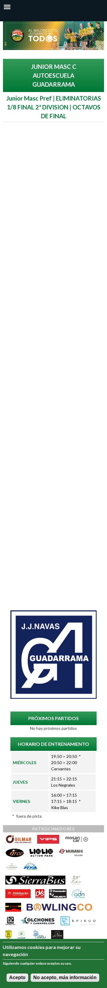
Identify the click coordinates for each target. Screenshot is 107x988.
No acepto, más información (65, 977)
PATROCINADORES (53, 828)
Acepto (17, 977)
